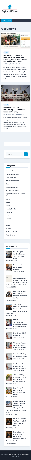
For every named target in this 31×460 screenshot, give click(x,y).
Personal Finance (11, 232)
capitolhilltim (20, 64)
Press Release (10, 235)
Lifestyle (8, 219)
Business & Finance (12, 187)
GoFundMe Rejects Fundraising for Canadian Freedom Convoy (14, 110)
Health (8, 206)
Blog (7, 184)
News (6, 52)
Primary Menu (7, 20)
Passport (9, 228)
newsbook (25, 454)
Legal (7, 215)
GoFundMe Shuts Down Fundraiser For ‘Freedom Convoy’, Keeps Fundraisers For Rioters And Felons (15, 58)
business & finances (12, 190)
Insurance (9, 212)
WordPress (12, 454)
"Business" (9, 171)
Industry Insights (11, 209)
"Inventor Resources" (13, 174)
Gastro (8, 202)
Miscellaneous (10, 222)
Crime (8, 199)
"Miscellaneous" (11, 177)
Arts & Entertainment (12, 181)
